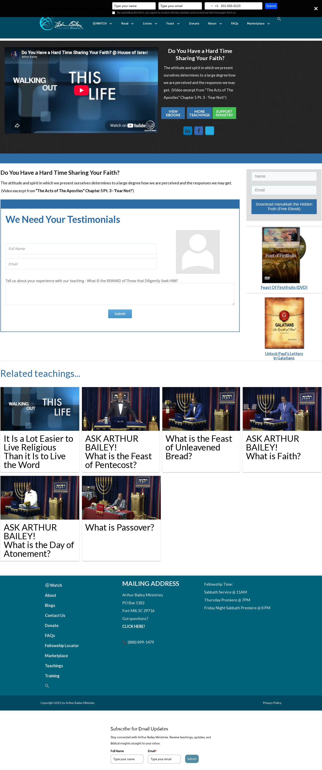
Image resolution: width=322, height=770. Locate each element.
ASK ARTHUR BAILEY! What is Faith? (273, 447)
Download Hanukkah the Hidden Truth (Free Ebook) (284, 206)
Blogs (50, 605)
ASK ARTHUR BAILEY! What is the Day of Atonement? (39, 540)
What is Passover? (119, 527)
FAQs (234, 23)
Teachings (54, 665)
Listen (147, 23)
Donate (194, 23)
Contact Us (55, 615)
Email (152, 751)
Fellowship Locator (62, 645)
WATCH (101, 23)
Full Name (117, 751)
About (212, 23)
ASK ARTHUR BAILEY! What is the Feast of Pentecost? (118, 451)
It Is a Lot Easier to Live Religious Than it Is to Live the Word (38, 451)
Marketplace (256, 23)
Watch (56, 585)
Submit (271, 6)
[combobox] (211, 5)
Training (52, 675)
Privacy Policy (272, 703)
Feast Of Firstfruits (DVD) (284, 287)
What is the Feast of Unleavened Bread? (199, 447)
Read (124, 23)
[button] (102, 23)
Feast (170, 23)
